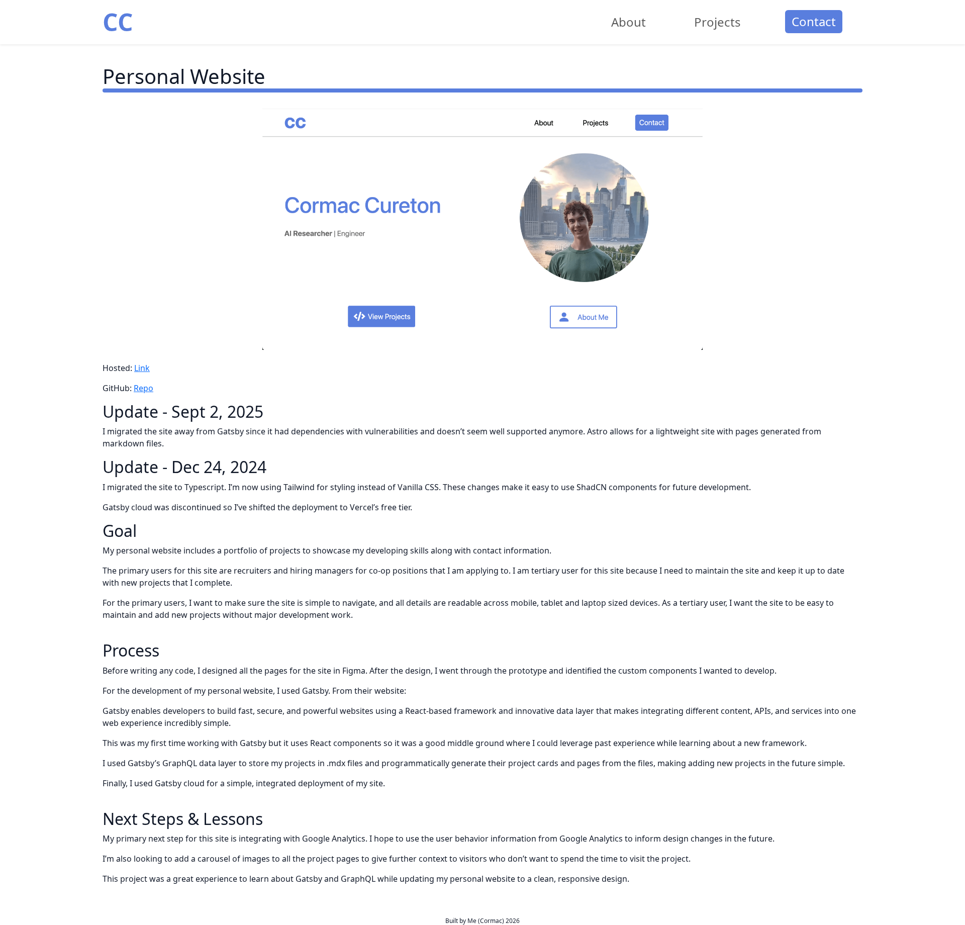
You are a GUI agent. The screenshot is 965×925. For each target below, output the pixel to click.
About (628, 22)
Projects (717, 22)
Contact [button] (814, 21)
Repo (143, 388)
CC (118, 22)
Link (142, 368)
